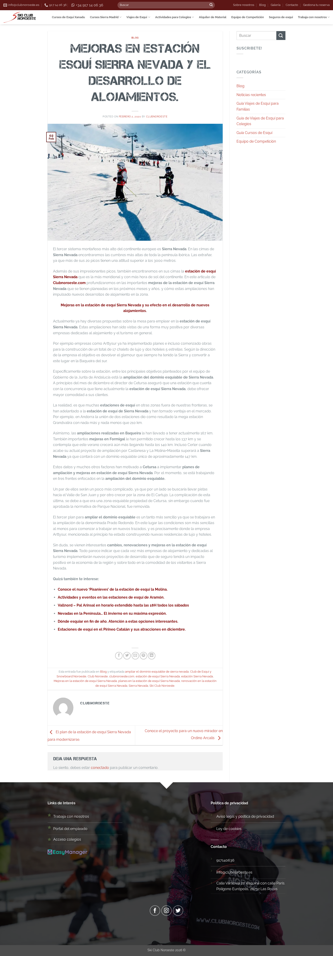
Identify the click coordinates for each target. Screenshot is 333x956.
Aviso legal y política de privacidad (245, 816)
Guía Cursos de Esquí (254, 133)
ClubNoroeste (157, 116)
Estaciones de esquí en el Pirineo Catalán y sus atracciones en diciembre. (122, 629)
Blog (262, 5)
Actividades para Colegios (173, 17)
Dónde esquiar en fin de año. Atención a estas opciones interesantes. (118, 621)
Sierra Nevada (138, 685)
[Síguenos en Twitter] (178, 910)
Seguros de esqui (281, 17)
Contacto (292, 5)
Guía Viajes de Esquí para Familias (257, 106)
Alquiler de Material (212, 17)
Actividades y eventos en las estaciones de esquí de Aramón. (111, 597)
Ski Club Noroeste (162, 685)
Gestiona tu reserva (316, 5)
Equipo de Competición (247, 17)
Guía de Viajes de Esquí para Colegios (260, 121)
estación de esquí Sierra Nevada (158, 676)
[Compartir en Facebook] (119, 655)
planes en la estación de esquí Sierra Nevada (149, 681)
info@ (220, 872)
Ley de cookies (228, 829)
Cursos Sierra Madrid (104, 17)
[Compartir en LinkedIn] (151, 655)
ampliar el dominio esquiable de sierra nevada (157, 671)
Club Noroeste (98, 676)
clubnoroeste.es (238, 872)
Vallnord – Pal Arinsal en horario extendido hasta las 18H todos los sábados (123, 605)
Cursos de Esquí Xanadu (68, 17)
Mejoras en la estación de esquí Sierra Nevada (85, 681)
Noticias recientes (251, 95)
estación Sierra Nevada (197, 676)
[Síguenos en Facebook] (155, 910)
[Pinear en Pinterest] (143, 655)
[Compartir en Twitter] (127, 655)
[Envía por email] (135, 655)
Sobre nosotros (243, 5)
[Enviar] (211, 5)
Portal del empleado (70, 829)
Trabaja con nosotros (312, 17)
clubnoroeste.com (121, 676)
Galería (275, 5)
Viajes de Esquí (136, 17)
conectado (100, 767)
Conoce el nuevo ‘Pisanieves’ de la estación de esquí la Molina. (113, 589)
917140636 (225, 860)
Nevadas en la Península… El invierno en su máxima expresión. (112, 613)
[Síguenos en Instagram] (166, 910)
